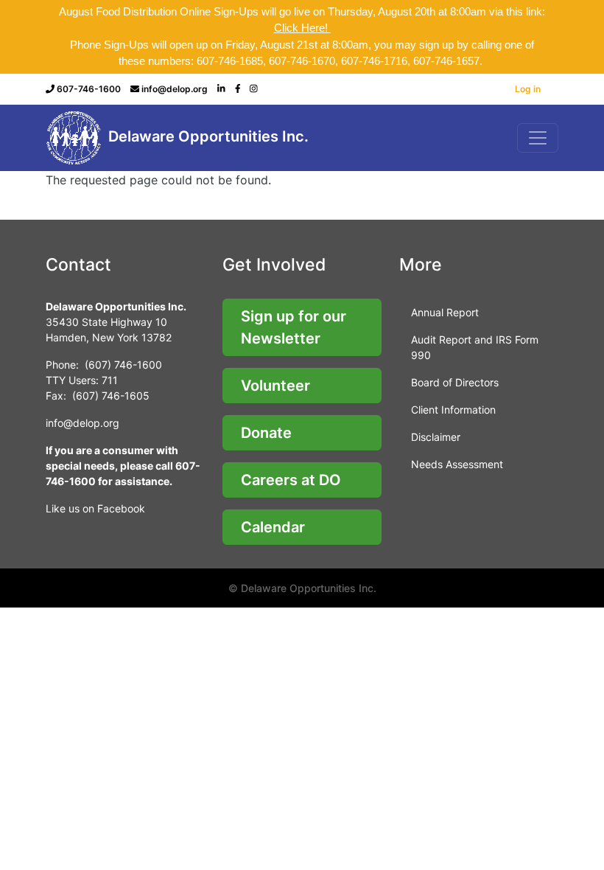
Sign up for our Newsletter (293, 327)
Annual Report (445, 312)
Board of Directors (455, 382)
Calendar (273, 527)
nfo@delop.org (83, 423)
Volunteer (275, 385)
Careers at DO (291, 480)
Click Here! (302, 27)
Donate (266, 433)
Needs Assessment (457, 464)
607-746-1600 (89, 88)
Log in (528, 88)
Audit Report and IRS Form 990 (474, 347)
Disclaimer (435, 437)
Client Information (453, 409)
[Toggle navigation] (537, 138)
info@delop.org (174, 88)
